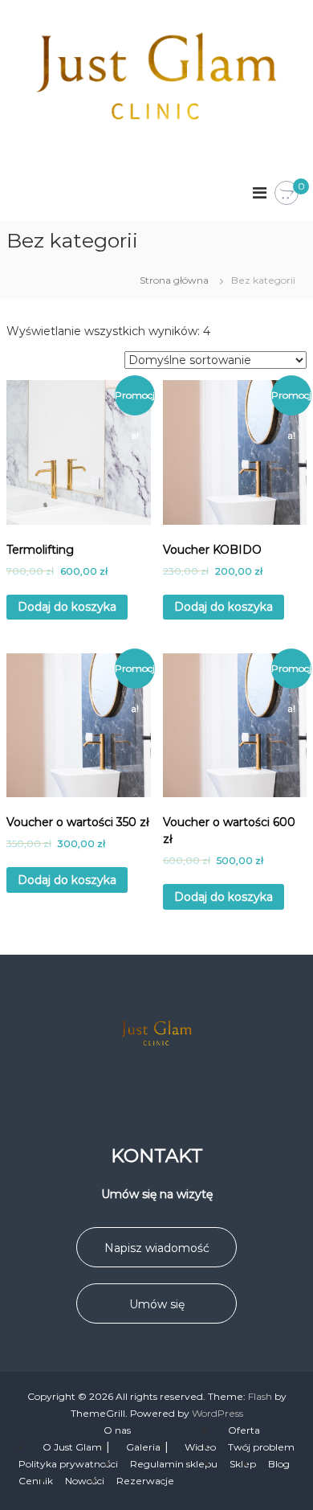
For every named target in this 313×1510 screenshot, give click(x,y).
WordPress (217, 1413)
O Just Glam (72, 1447)
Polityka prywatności (68, 1464)
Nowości (84, 1481)
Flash (260, 1396)
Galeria (143, 1447)
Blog (279, 1464)
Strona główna (174, 280)
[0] (286, 193)
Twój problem (261, 1447)
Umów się (157, 1304)
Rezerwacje (145, 1481)
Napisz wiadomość (156, 1248)
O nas (117, 1430)
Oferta (244, 1430)
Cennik (35, 1481)
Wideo (200, 1447)
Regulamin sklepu (173, 1464)
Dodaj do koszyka (67, 606)
